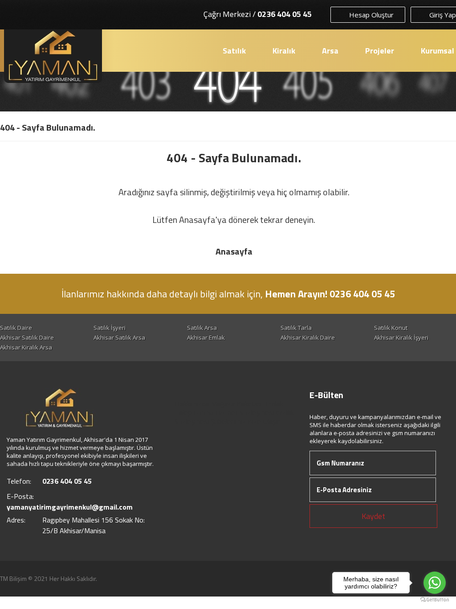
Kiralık (284, 51)
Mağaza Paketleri (237, 403)
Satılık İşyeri (110, 328)
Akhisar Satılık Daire (27, 337)
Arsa (330, 51)
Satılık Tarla (296, 328)
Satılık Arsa (202, 328)
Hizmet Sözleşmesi (244, 412)
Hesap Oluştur (370, 14)
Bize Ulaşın (264, 421)
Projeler (379, 51)
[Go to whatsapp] (434, 583)
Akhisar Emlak (206, 337)
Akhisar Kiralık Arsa (26, 347)
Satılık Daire (16, 328)
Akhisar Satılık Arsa (119, 337)
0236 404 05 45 (284, 14)
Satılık (234, 51)
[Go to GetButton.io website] (434, 600)
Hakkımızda (192, 403)
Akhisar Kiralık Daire (308, 337)
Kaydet (373, 516)
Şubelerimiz (228, 421)
